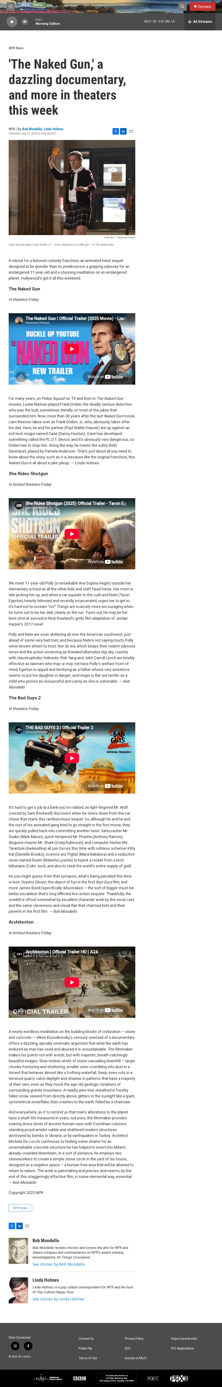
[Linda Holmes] (18, 1290)
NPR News (16, 48)
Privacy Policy (134, 1338)
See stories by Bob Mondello (59, 1264)
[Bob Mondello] (18, 1251)
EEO (128, 1348)
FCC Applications (182, 1348)
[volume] (25, 22)
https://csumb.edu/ (184, 1338)
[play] (11, 21)
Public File (85, 1348)
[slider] (32, 21)
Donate (204, 6)
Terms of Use (88, 1358)
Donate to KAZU (136, 1358)
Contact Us (86, 1338)
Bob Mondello (32, 129)
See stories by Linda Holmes (58, 1298)
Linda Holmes (54, 129)
